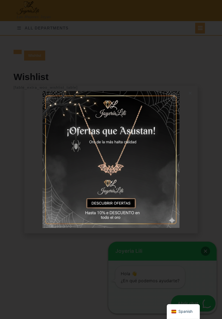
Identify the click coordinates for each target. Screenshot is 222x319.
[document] (111, 159)
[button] (190, 93)
